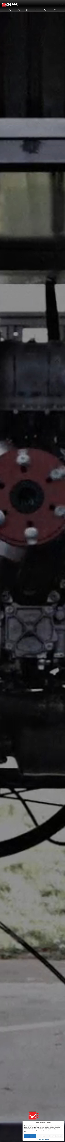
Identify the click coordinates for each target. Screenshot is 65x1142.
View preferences (56, 1136)
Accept (30, 1136)
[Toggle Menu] (61, 5)
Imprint (47, 1139)
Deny (43, 1136)
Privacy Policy (41, 1139)
